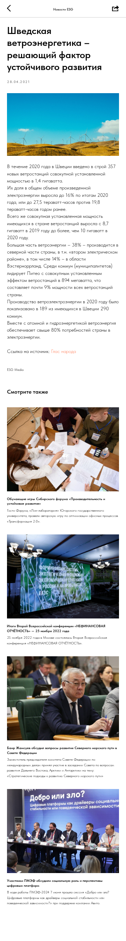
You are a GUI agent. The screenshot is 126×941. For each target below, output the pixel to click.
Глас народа (63, 351)
